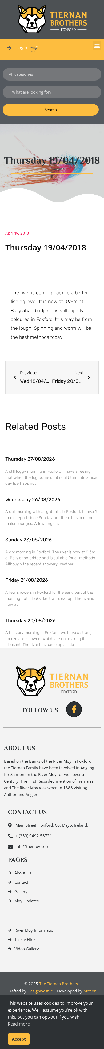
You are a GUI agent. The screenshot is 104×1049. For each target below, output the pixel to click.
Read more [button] (19, 1024)
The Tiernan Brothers (58, 983)
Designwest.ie (40, 991)
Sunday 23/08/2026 (28, 540)
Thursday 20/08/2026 (30, 621)
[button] (97, 45)
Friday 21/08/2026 (26, 580)
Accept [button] (19, 1039)
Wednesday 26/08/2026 (32, 500)
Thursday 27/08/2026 (30, 459)
